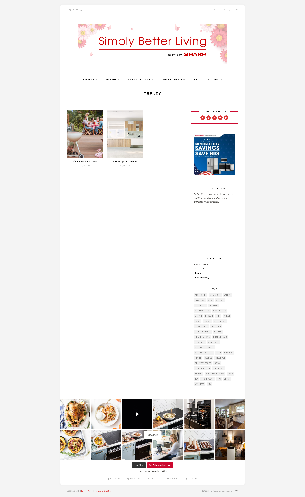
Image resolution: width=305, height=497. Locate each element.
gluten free (220, 321)
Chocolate (200, 305)
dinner (227, 316)
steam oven (218, 368)
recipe (198, 358)
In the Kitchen (139, 79)
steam (217, 363)
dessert (209, 316)
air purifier (201, 295)
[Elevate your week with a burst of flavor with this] (168, 414)
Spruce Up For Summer (125, 161)
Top (235, 491)
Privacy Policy (86, 491)
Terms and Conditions (103, 491)
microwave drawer (204, 347)
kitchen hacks (220, 337)
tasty (230, 374)
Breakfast (200, 300)
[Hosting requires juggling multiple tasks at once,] (199, 414)
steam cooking (202, 368)
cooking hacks (202, 311)
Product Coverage (208, 79)
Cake (210, 300)
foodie (207, 321)
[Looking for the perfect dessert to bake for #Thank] (106, 414)
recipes (208, 358)
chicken (220, 300)
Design (111, 79)
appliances (215, 295)
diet (218, 316)
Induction (216, 326)
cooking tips (219, 311)
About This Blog (201, 277)
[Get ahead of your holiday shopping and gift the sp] (230, 445)
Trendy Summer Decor (85, 161)
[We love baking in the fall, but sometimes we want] (199, 445)
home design (201, 326)
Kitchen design (202, 337)
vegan (227, 379)
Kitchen (218, 332)
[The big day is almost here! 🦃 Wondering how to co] (75, 414)
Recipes (88, 79)
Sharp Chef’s (172, 79)
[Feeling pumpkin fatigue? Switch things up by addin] (75, 445)
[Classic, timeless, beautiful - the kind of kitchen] (230, 414)
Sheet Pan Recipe (203, 363)
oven (218, 353)
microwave (213, 342)
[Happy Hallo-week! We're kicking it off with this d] (137, 445)
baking (227, 295)
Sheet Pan (220, 358)
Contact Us (199, 268)
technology (208, 379)
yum (209, 384)
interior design (203, 332)
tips (219, 379)
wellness (199, 384)
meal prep (200, 342)
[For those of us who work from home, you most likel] (168, 445)
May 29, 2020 (125, 166)
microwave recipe (204, 353)
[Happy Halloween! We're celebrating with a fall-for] (106, 445)
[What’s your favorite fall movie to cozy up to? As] (137, 414)
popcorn (228, 353)
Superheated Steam (215, 374)
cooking (213, 305)
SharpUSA (198, 273)
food (197, 321)
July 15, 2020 (85, 166)
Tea (196, 379)
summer (199, 374)
